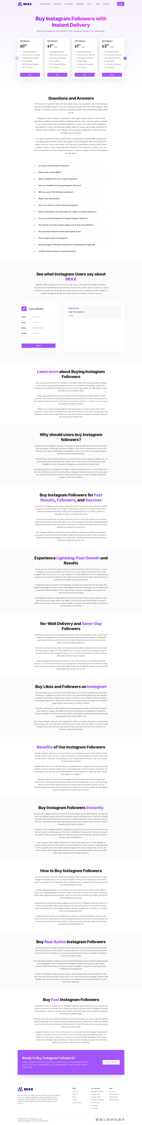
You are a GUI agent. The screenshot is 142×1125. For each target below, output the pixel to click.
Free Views (94, 1108)
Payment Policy (114, 1100)
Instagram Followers (97, 1091)
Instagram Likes (95, 1094)
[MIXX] (25, 1089)
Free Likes (94, 1105)
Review (24, 333)
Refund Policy (113, 1097)
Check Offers (111, 1062)
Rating (24, 328)
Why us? (75, 1094)
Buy (30, 75)
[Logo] (25, 4)
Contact (106, 4)
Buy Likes (57, 4)
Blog (74, 1097)
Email (23, 322)
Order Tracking (114, 1094)
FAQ (97, 4)
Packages (79, 4)
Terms (74, 1100)
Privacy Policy (77, 1102)
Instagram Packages (97, 1100)
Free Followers (95, 1102)
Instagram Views (96, 1097)
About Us (75, 1091)
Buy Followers (45, 4)
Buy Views (69, 4)
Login (121, 4)
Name (24, 317)
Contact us (112, 1091)
